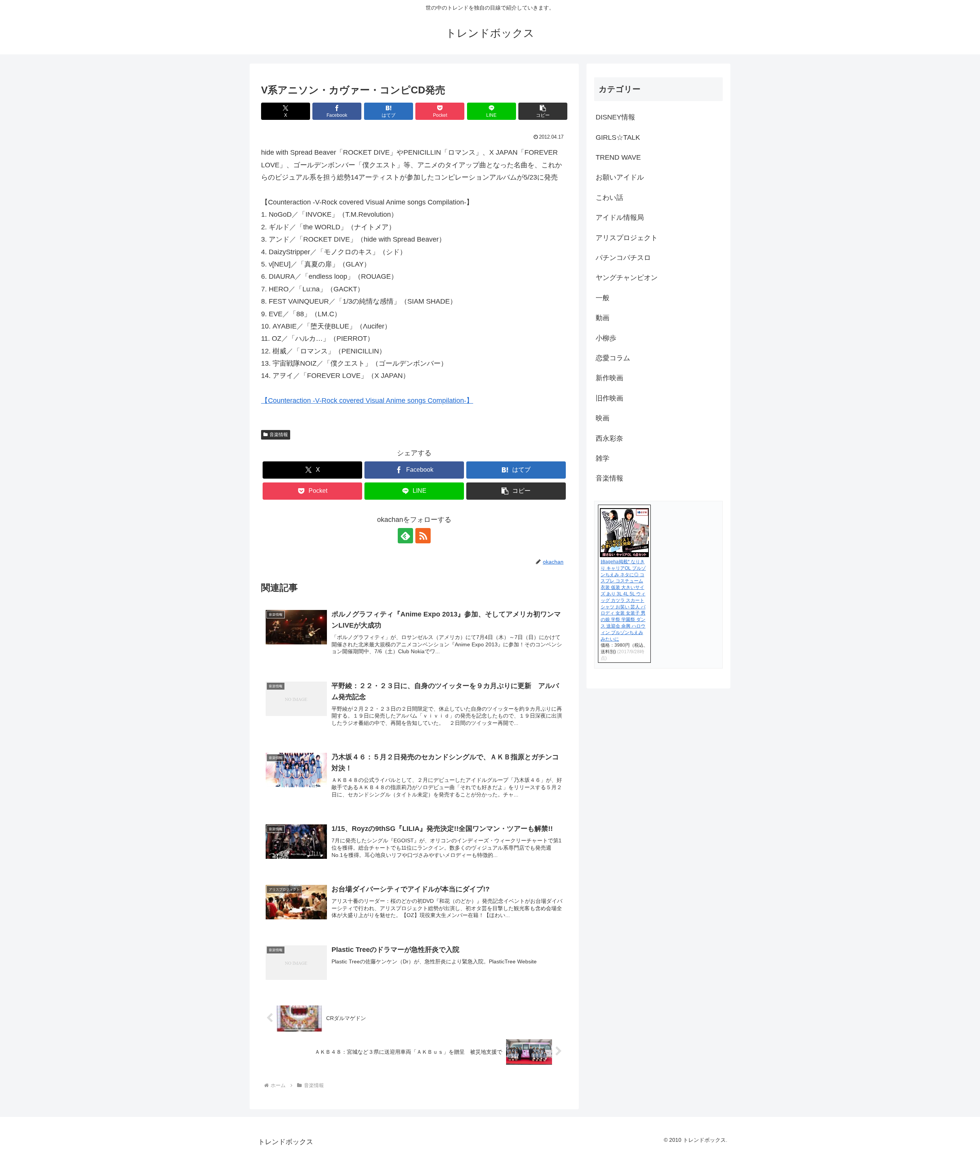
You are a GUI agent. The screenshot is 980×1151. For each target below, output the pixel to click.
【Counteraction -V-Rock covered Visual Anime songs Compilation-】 (367, 400)
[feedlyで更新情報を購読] (405, 535)
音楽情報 (279, 434)
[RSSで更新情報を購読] (423, 535)
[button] (542, 111)
